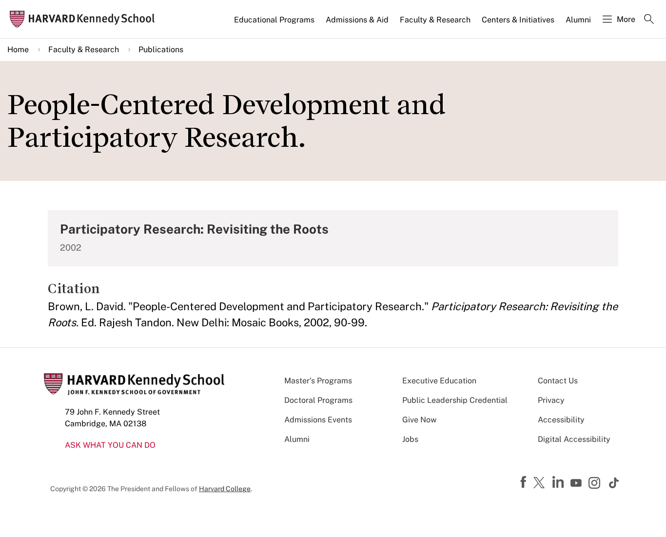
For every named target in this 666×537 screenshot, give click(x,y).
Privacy (551, 400)
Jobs (410, 439)
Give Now (419, 419)
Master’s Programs (318, 380)
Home (18, 49)
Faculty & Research (435, 19)
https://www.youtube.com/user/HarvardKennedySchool (577, 483)
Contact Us (558, 380)
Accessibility (561, 419)
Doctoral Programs (318, 400)
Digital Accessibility (574, 439)
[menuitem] (275, 24)
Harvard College (225, 489)
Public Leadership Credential (455, 400)
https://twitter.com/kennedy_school (540, 483)
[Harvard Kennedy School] (85, 19)
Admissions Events (318, 419)
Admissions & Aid (357, 19)
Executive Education (439, 380)
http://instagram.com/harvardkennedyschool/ (595, 484)
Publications (160, 49)
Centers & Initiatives (518, 19)
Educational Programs (274, 19)
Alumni (578, 19)
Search (649, 20)
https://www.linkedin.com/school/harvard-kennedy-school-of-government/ (559, 482)
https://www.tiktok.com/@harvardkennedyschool (614, 483)
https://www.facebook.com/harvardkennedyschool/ (524, 482)
